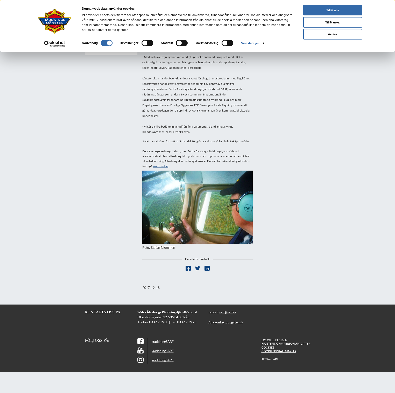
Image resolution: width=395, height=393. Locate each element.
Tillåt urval (332, 22)
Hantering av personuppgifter (285, 343)
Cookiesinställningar (278, 351)
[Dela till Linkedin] (207, 268)
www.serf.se (160, 166)
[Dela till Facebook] (188, 268)
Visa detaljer (250, 43)
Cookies (267, 347)
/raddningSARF (163, 341)
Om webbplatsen (274, 340)
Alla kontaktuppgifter (223, 322)
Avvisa (332, 34)
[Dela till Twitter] (197, 268)
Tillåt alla (332, 10)
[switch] (147, 43)
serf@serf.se (227, 312)
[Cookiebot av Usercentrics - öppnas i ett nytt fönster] (55, 44)
